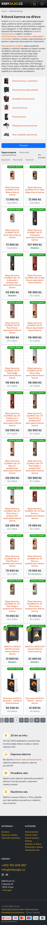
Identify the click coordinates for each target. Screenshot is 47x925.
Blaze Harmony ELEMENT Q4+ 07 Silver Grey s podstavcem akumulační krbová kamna (12, 514)
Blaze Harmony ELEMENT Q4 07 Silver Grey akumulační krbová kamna (35, 373)
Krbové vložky (31, 835)
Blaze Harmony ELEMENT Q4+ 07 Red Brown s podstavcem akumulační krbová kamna (12, 419)
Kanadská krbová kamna (23, 98)
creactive (12, 921)
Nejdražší (6, 159)
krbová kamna (15, 21)
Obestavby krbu (32, 850)
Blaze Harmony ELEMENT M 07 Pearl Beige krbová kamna (34, 189)
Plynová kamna (19, 116)
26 (37, 720)
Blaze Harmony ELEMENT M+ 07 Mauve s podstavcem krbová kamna (34, 561)
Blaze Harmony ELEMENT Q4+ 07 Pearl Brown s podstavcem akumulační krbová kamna (35, 419)
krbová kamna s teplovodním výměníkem (23, 37)
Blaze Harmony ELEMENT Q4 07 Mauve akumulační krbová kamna (34, 326)
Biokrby (28, 841)
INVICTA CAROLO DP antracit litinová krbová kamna (34, 649)
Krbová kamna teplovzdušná (25, 90)
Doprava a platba (9, 835)
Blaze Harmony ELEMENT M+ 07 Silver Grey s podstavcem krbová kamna (34, 606)
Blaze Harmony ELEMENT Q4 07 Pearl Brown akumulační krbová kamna (12, 328)
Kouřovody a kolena (34, 847)
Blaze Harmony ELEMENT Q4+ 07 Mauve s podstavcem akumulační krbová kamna (12, 467)
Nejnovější (17, 159)
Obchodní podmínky (11, 838)
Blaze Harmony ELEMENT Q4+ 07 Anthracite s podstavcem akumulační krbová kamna (12, 281)
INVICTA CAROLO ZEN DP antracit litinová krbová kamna (12, 650)
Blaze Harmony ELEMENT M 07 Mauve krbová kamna (12, 191)
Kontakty (6, 832)
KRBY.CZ (12, 4)
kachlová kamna (9, 36)
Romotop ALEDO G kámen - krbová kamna (35, 700)
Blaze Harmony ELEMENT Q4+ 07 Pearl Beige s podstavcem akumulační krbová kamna (35, 467)
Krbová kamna (31, 832)
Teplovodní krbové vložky (13, 909)
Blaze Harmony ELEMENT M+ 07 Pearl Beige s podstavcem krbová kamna (12, 606)
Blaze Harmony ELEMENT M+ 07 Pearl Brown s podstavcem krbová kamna (12, 561)
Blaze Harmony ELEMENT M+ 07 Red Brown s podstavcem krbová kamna (34, 513)
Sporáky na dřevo (33, 844)
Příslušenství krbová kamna (24, 125)
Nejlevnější (24, 152)
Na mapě (7, 890)
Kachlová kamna (19, 107)
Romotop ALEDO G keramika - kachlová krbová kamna (12, 700)
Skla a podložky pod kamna (24, 134)
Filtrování (23, 145)
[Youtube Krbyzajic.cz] (7, 874)
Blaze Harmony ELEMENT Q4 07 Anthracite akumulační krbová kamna (35, 235)
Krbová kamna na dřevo (12, 46)
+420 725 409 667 (14, 865)
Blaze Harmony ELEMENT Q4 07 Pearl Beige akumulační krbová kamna (12, 373)
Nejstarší (29, 159)
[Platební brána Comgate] (23, 918)
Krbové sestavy (32, 838)
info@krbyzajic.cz (13, 870)
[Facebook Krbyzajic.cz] (3, 874)
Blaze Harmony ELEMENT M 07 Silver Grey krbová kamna (12, 234)
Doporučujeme (9, 152)
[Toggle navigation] (41, 3)
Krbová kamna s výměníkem (25, 81)
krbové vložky (20, 759)
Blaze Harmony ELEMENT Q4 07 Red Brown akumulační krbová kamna (34, 279)
